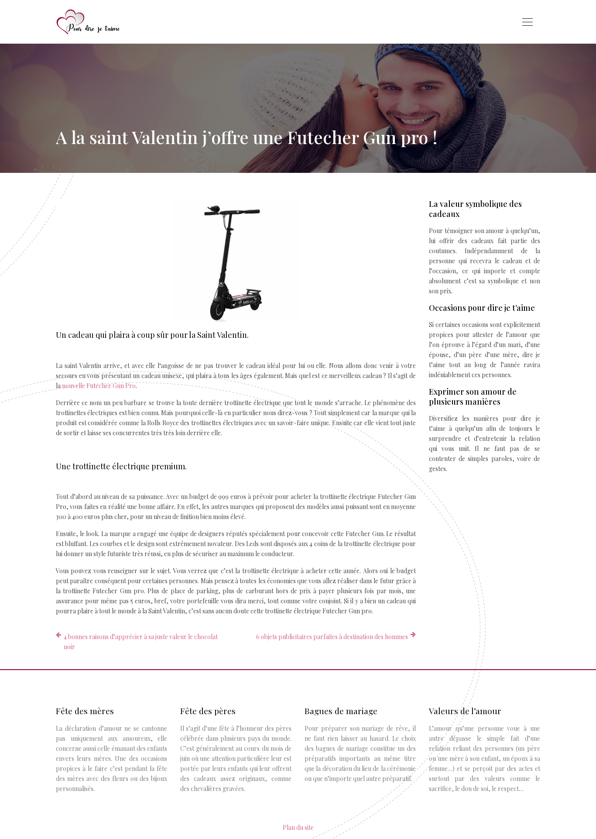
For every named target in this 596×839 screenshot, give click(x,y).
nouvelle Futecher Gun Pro (99, 386)
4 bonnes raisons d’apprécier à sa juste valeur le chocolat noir (141, 642)
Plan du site (298, 827)
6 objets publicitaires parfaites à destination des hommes (332, 637)
